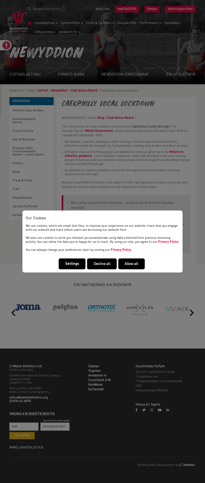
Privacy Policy (168, 242)
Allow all (131, 264)
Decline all (102, 264)
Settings (72, 264)
